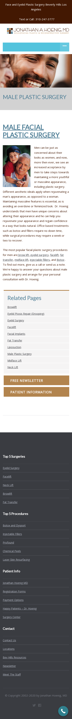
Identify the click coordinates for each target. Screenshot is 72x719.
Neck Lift (12, 367)
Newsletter (9, 666)
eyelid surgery (39, 255)
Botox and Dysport (14, 525)
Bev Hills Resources (14, 657)
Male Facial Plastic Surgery (31, 131)
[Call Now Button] (63, 711)
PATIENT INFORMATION (31, 392)
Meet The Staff (12, 674)
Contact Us (9, 640)
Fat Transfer (14, 340)
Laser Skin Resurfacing (16, 559)
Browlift (12, 307)
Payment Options (13, 600)
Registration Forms (14, 591)
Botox (60, 260)
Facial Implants (16, 334)
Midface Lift (14, 360)
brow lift (23, 255)
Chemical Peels (12, 551)
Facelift (11, 327)
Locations (9, 649)
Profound (8, 542)
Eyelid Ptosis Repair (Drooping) (25, 313)
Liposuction (14, 347)
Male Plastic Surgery (19, 354)
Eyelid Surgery (15, 320)
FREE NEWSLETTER (26, 380)
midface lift (21, 260)
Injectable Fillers (12, 534)
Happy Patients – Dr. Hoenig (20, 608)
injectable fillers (40, 260)
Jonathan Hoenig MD (15, 583)
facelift (54, 255)
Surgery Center (11, 617)
